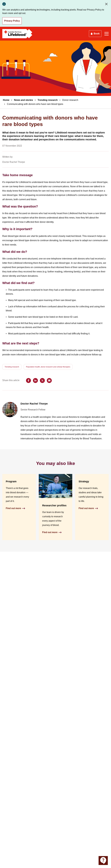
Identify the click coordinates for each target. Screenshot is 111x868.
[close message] (107, 4)
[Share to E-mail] (49, 380)
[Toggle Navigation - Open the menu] (106, 33)
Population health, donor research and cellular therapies (48, 367)
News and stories (23, 100)
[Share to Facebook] (28, 380)
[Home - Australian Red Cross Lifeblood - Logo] (17, 33)
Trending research (48, 100)
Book (97, 33)
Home (6, 100)
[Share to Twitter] (42, 380)
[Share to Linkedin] (35, 380)
